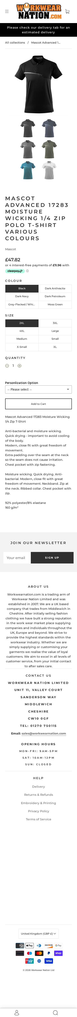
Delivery (38, 787)
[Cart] (67, 11)
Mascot (10, 249)
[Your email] (17, 557)
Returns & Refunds (38, 795)
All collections (15, 42)
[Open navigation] (10, 11)
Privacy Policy (38, 811)
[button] (14, 85)
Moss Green (55, 304)
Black (21, 288)
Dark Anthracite (55, 288)
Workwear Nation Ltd (42, 970)
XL (55, 346)
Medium (21, 338)
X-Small (22, 346)
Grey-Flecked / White (22, 304)
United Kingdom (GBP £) (37, 933)
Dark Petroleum (55, 296)
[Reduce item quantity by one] (7, 366)
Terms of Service (38, 819)
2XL (21, 323)
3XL (55, 323)
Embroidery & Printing (38, 803)
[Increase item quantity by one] (19, 366)
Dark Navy (22, 296)
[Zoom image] (38, 85)
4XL (21, 330)
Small (55, 338)
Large (55, 330)
